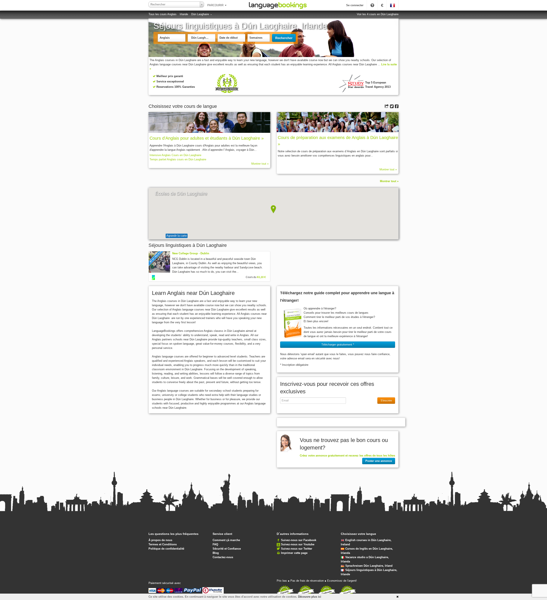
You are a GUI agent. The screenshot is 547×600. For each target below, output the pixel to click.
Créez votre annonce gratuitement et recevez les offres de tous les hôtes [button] (347, 455)
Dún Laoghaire (200, 14)
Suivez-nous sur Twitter (296, 548)
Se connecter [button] (354, 5)
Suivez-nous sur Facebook (298, 540)
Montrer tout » (260, 163)
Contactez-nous (223, 557)
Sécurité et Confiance (227, 548)
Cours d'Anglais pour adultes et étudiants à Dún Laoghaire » (207, 138)
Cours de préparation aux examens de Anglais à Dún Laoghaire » (338, 140)
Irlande (184, 14)
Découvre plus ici (309, 596)
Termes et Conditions (163, 544)
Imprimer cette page (294, 553)
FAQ (215, 544)
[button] (273, 209)
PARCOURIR (215, 5)
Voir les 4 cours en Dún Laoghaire (377, 14)
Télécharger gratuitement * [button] (337, 344)
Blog (216, 553)
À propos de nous (160, 540)
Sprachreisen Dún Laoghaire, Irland (369, 565)
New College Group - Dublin (190, 253)
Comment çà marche (226, 540)
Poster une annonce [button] (378, 460)
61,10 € (261, 277)
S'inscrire (386, 400)
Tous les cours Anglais (162, 14)
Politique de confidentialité (166, 548)
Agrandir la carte (176, 235)
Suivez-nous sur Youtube (297, 544)
